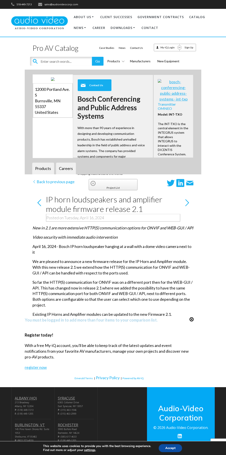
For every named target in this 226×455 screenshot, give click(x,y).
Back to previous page (55, 181)
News (122, 47)
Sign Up (189, 47)
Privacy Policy (108, 377)
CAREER (98, 28)
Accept (170, 448)
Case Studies (106, 47)
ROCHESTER (68, 425)
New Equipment (168, 61)
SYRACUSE (66, 398)
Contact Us (136, 47)
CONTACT (149, 28)
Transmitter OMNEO (167, 106)
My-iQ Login (167, 47)
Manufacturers (140, 61)
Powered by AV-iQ (133, 378)
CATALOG (197, 17)
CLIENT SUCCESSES (116, 17)
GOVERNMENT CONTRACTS (160, 17)
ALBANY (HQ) (26, 398)
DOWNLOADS (121, 28)
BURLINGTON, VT (30, 425)
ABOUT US (82, 17)
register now (36, 367)
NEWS (78, 28)
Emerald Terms (84, 378)
